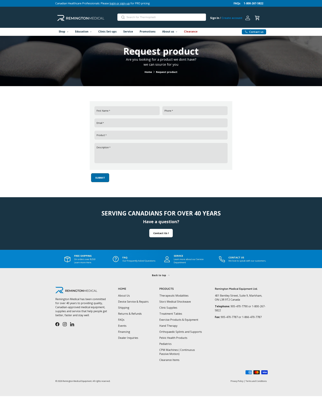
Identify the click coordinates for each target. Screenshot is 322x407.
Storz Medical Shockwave (175, 301)
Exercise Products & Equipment (178, 320)
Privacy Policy (237, 381)
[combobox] (161, 17)
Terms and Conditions (256, 381)
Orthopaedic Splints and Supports (180, 332)
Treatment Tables (170, 314)
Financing (124, 332)
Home (148, 72)
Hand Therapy (168, 326)
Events (122, 326)
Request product (166, 72)
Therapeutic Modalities (174, 295)
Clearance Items (169, 360)
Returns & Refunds (130, 314)
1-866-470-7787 (252, 317)
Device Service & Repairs (133, 301)
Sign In (214, 18)
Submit (100, 177)
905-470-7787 (229, 317)
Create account (232, 18)
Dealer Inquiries (128, 338)
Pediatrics (165, 344)
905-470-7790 (239, 306)
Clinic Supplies (168, 307)
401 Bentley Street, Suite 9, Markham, (238, 295)
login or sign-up (120, 3)
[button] (257, 18)
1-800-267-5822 (253, 3)
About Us (124, 295)
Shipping (123, 307)
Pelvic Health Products (173, 338)
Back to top (159, 275)
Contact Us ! (161, 233)
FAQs (237, 3)
